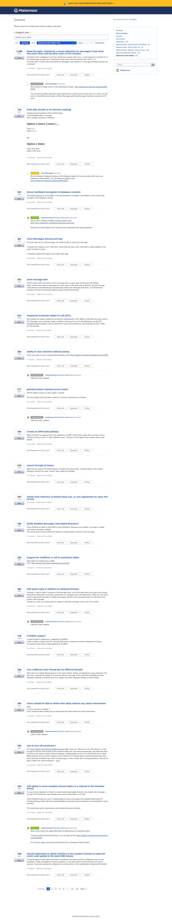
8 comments (30, 359)
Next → (84, 889)
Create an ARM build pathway (43, 431)
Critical (88, 75)
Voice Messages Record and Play (45, 239)
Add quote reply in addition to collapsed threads (53, 589)
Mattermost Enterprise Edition (126, 53)
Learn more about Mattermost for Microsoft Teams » (91, 3)
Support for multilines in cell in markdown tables (53, 557)
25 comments (31, 202)
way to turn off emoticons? (41, 745)
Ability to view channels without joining (48, 351)
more (58, 760)
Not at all (61, 75)
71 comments (31, 68)
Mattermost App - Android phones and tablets (131, 44)
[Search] (153, 64)
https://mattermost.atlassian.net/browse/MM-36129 (49, 181)
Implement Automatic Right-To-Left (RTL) (49, 315)
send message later (37, 279)
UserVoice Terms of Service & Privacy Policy (86, 916)
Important (75, 75)
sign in (134, 19)
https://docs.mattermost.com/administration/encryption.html (52, 223)
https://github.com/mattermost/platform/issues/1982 (49, 749)
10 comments (31, 402)
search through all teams (40, 465)
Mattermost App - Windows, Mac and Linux (130, 50)
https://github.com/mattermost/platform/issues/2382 (89, 355)
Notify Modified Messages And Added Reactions (53, 523)
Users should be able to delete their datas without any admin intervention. (66, 703)
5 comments (30, 682)
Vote (19, 58)
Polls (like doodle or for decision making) (49, 109)
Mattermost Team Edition (44, 68)
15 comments (31, 765)
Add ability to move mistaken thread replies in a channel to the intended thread (65, 787)
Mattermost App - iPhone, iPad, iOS (128, 47)
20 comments (31, 444)
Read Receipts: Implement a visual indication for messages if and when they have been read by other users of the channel (65, 52)
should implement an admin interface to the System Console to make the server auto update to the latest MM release (66, 855)
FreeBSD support (36, 636)
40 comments (31, 258)
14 (77, 889)
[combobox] (134, 64)
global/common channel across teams (47, 389)
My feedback (99, 43)
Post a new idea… (122, 33)
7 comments (30, 716)
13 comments (31, 648)
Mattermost (125, 70)
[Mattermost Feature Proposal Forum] (25, 10)
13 (72, 889)
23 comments (31, 294)
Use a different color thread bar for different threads (55, 669)
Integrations (120, 42)
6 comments (30, 330)
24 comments (31, 157)
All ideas (119, 36)
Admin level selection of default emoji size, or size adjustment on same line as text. (67, 498)
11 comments (31, 475)
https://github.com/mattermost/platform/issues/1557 (50, 563)
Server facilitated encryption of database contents (54, 192)
